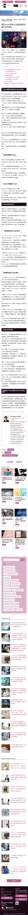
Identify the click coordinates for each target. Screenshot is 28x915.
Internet (24, 30)
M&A (20, 596)
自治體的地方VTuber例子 (12, 79)
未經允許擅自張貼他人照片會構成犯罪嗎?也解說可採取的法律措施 (18, 777)
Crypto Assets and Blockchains (11, 580)
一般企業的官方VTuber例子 (13, 77)
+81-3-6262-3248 (20, 890)
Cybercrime (6, 583)
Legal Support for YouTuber (10, 596)
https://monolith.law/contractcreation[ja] (12, 411)
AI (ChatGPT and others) (9, 570)
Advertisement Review (9, 567)
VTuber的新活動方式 (8, 75)
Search (22, 559)
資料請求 (20, 1)
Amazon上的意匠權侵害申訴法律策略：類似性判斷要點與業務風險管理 (18, 835)
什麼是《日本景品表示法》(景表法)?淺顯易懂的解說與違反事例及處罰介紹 (18, 789)
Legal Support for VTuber (10, 455)
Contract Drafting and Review (10, 573)
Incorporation (7, 590)
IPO (19, 590)
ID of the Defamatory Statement (11, 586)
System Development (9, 609)
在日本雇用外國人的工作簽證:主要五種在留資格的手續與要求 (18, 823)
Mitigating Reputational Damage (11, 603)
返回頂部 (14, 880)
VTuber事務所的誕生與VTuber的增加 (12, 69)
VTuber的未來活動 (8, 81)
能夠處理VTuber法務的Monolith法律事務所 (14, 83)
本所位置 (7, 898)
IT (22, 590)
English (20, 5)
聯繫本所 (8, 1)
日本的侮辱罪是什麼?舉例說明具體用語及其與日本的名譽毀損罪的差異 (18, 812)
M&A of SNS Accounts (9, 599)
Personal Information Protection (11, 606)
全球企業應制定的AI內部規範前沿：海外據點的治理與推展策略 (18, 846)
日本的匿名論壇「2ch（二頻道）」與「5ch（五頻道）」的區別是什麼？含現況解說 (18, 766)
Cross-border (7, 577)
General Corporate (16, 583)
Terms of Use (19, 609)
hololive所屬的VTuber (12, 73)
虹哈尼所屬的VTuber (11, 71)
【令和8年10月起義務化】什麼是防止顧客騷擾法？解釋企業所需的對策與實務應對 (19, 800)
